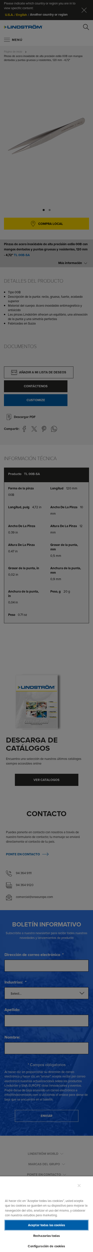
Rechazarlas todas (46, 1235)
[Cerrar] (79, 1185)
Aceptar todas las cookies (46, 1225)
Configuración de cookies (46, 1246)
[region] (46, 1214)
